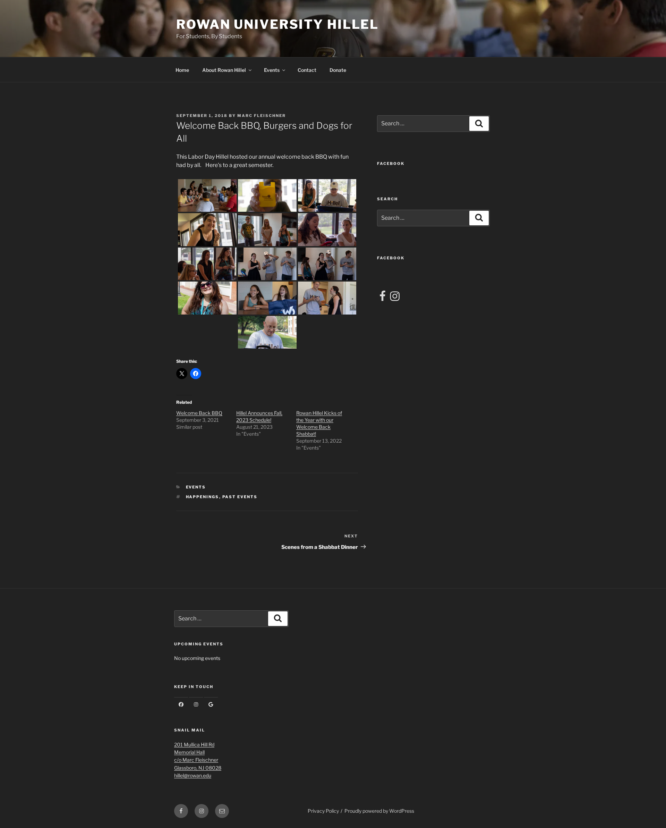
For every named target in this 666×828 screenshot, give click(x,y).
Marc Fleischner (261, 115)
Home (182, 70)
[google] (211, 704)
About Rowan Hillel (224, 70)
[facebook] (181, 704)
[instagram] (196, 704)
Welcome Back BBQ (199, 413)
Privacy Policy (323, 811)
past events (240, 496)
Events (272, 70)
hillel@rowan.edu (192, 775)
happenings (202, 496)
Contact (307, 70)
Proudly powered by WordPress (379, 811)
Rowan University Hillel (277, 24)
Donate (338, 70)
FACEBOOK (390, 163)
